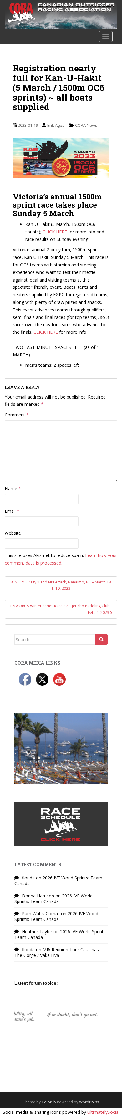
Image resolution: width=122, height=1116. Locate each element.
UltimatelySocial (103, 1112)
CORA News (86, 125)
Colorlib (49, 1102)
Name (13, 489)
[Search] (101, 639)
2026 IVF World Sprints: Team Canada (58, 880)
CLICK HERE (55, 232)
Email (12, 511)
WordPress (89, 1102)
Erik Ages (55, 125)
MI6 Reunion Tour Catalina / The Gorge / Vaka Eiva (56, 952)
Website (13, 533)
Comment (17, 415)
